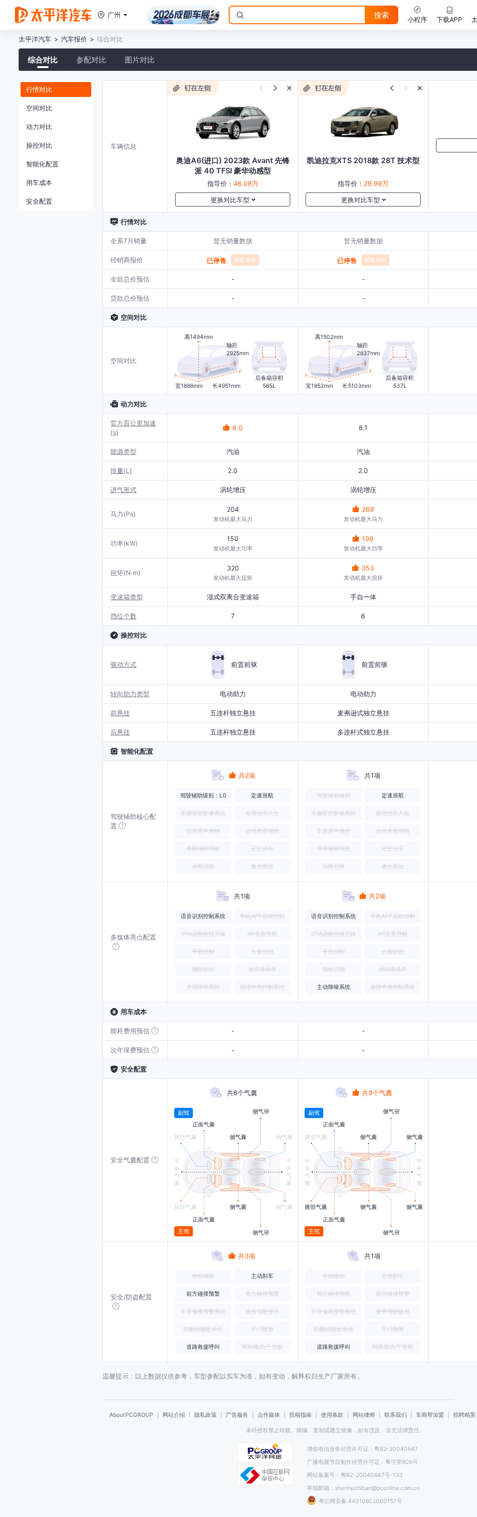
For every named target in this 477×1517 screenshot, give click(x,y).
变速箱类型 (126, 597)
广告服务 (237, 1414)
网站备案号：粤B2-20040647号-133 (355, 1474)
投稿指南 (300, 1414)
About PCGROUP (131, 1414)
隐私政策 (205, 1414)
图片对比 (140, 59)
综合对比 (43, 59)
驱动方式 (123, 664)
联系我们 (395, 1414)
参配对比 (91, 59)
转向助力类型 (130, 694)
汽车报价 (74, 39)
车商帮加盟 (430, 1414)
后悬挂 (120, 732)
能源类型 (123, 451)
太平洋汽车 (35, 39)
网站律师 (364, 1414)
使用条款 (332, 1414)
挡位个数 (123, 616)
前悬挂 (120, 713)
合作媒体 (269, 1414)
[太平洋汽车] (53, 15)
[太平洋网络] (265, 1452)
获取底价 (245, 259)
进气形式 (123, 490)
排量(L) (121, 470)
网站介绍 (174, 1414)
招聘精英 (464, 1414)
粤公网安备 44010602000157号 (360, 1500)
